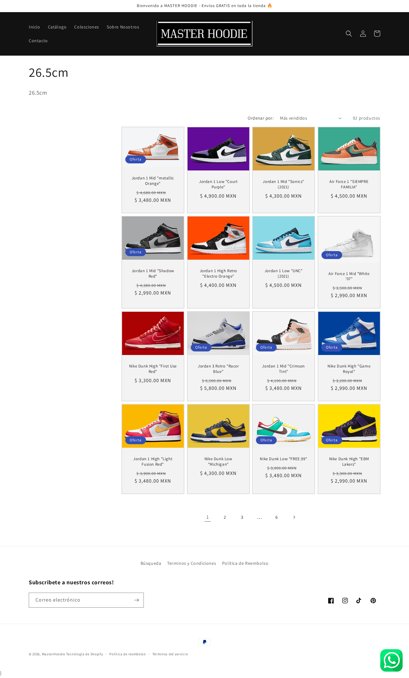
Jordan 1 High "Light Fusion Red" (152, 461)
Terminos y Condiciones (191, 563)
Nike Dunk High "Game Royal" (349, 369)
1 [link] (207, 517)
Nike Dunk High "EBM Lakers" (349, 461)
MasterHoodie (53, 654)
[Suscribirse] (136, 600)
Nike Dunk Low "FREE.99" (283, 458)
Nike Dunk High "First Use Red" (153, 369)
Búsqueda (151, 563)
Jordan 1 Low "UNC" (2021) (284, 273)
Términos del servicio (170, 654)
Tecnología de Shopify (84, 654)
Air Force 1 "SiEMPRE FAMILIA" (348, 184)
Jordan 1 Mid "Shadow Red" (153, 273)
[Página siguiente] (294, 517)
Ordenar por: (261, 118)
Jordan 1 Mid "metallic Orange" (153, 181)
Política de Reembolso (245, 563)
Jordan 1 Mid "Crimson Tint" (283, 369)
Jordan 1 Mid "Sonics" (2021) (283, 184)
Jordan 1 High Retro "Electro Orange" (218, 273)
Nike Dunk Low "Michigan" (218, 461)
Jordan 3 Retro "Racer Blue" (218, 369)
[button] (349, 34)
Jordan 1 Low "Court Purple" (218, 184)
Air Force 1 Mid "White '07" (348, 276)
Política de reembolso (127, 654)
